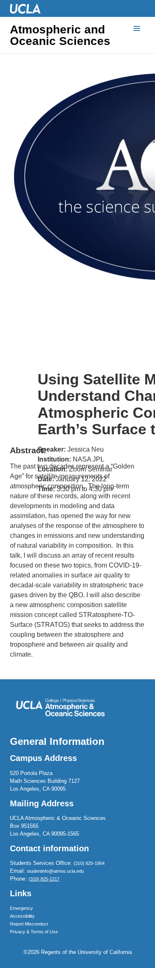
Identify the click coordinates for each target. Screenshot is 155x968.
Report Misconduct (29, 923)
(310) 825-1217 (44, 878)
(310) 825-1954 (89, 863)
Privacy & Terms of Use (34, 931)
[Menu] (137, 29)
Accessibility (22, 916)
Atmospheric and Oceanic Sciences (60, 35)
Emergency (21, 908)
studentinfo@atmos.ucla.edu (55, 871)
